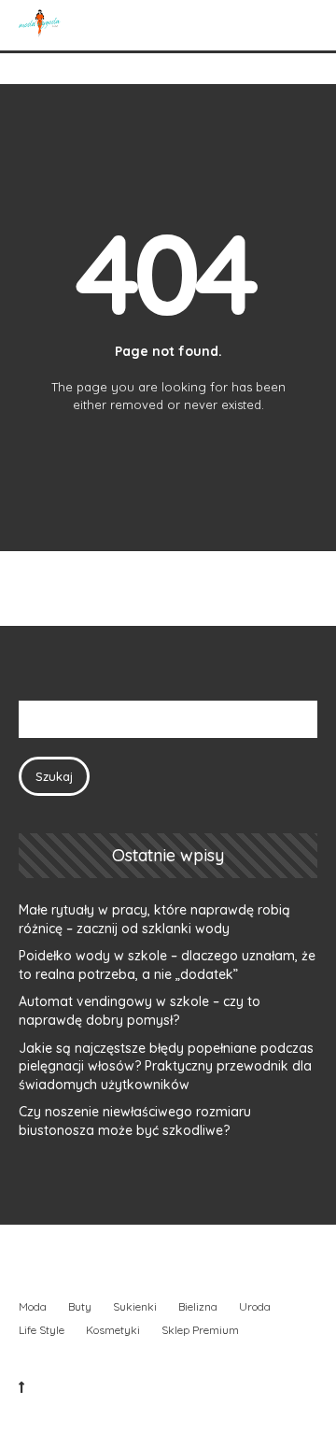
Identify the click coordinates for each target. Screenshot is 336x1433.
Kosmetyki (113, 1330)
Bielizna (197, 1306)
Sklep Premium (200, 1330)
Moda (33, 1306)
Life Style (41, 1330)
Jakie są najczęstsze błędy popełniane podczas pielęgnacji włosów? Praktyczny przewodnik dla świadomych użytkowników (166, 1066)
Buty (79, 1306)
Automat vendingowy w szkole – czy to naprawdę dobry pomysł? (139, 1011)
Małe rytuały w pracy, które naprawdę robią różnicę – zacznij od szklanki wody (154, 919)
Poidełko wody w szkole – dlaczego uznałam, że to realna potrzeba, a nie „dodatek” (167, 965)
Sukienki (135, 1306)
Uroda (255, 1306)
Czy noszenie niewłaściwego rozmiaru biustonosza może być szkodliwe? (135, 1121)
